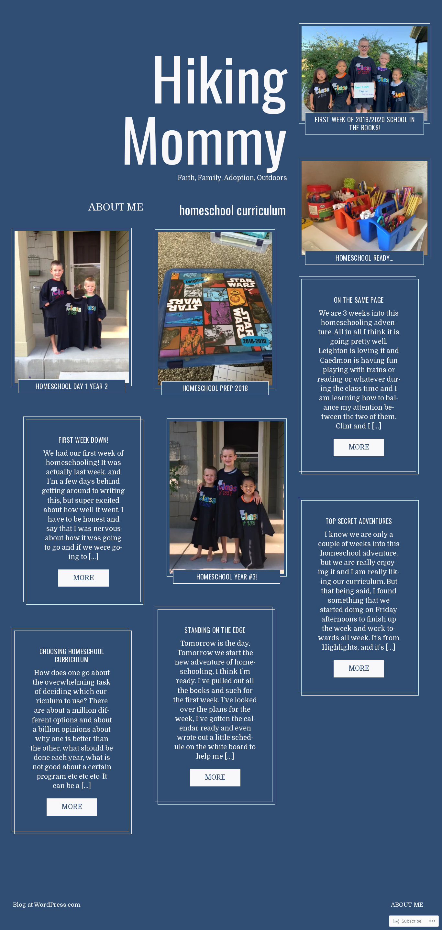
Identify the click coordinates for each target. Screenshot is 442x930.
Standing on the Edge (215, 630)
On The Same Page (358, 300)
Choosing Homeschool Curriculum (71, 655)
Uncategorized (187, 382)
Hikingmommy (80, 380)
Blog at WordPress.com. (47, 905)
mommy (319, 284)
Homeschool (40, 380)
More (83, 578)
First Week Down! (83, 440)
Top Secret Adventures (358, 521)
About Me (115, 207)
